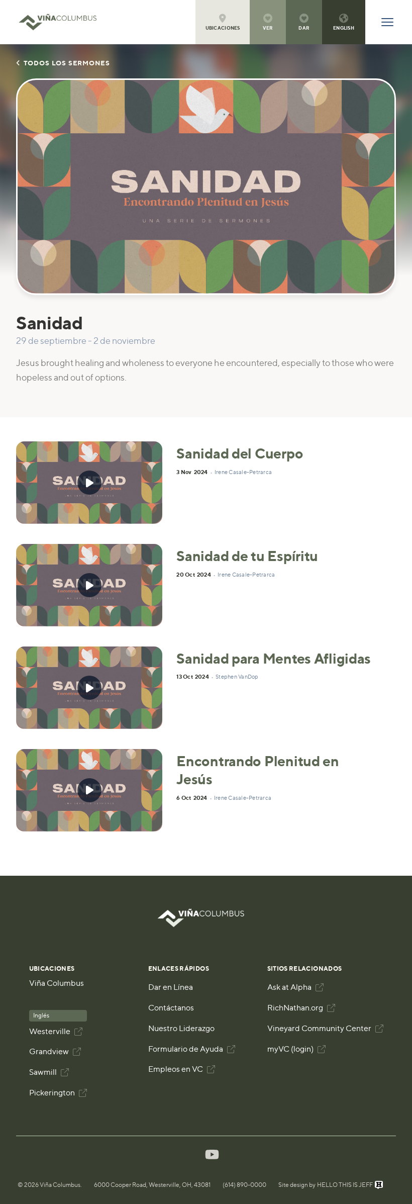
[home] (63, 22)
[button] (222, 22)
